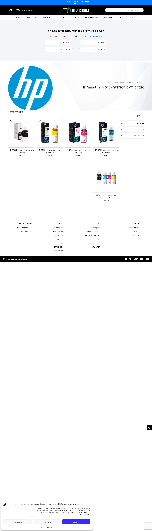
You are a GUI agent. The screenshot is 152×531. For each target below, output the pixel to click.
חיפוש (108, 10)
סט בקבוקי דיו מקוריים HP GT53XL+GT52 (106, 196)
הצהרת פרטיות (48, 527)
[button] (149, 427)
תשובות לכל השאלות (92, 231)
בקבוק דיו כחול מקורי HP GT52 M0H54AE (106, 151)
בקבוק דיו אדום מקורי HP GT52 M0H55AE (78, 151)
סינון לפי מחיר (138, 135)
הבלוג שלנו (96, 247)
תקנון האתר (95, 227)
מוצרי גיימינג (32, 17)
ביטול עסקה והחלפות (92, 235)
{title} (41, 527)
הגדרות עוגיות (17, 522)
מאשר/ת (76, 522)
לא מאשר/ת (47, 522)
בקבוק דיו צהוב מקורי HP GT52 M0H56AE (49, 151)
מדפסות (122, 17)
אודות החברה (134, 227)
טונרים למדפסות (91, 17)
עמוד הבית (140, 82)
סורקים (61, 17)
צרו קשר (136, 231)
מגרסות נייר (74, 17)
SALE (133, 17)
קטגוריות (140, 123)
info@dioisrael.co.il (22, 227)
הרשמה (24, 10)
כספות (18, 17)
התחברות (31, 10)
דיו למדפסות (108, 17)
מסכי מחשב (47, 17)
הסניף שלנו (135, 235)
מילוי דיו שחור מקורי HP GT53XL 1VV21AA (21, 151)
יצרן (142, 129)
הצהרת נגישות (94, 243)
